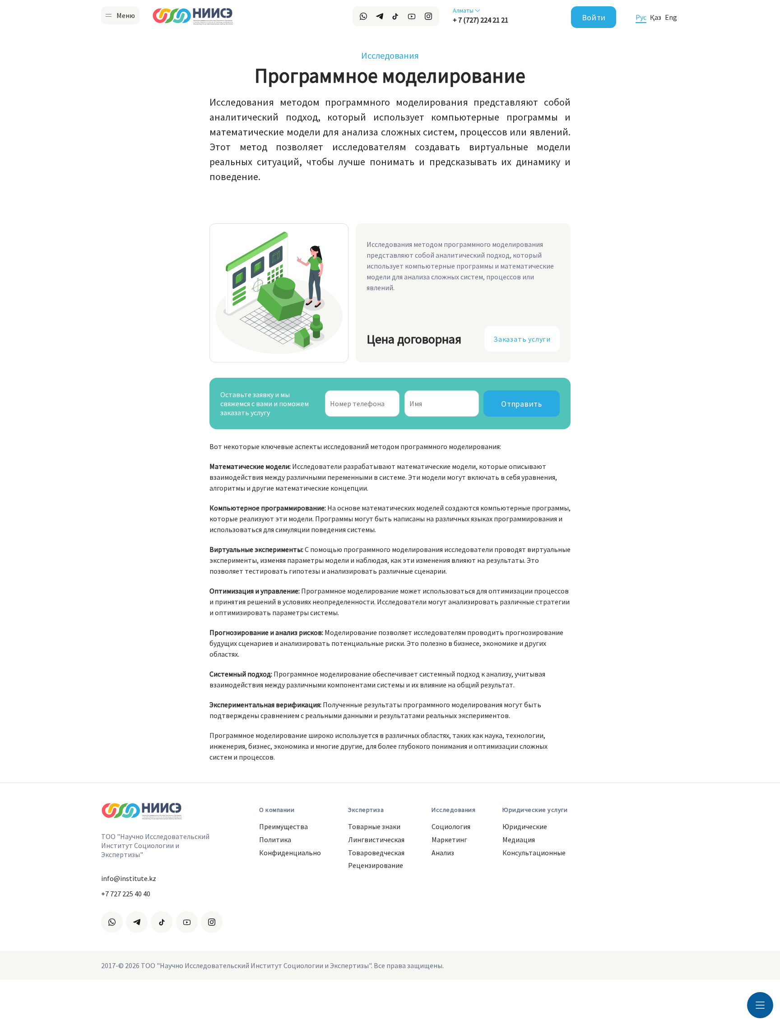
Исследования (390, 55)
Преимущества (283, 826)
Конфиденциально (290, 852)
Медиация (518, 839)
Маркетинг (449, 839)
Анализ (443, 852)
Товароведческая (376, 852)
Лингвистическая (376, 839)
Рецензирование (375, 865)
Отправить (521, 404)
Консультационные (534, 852)
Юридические (524, 826)
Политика (275, 839)
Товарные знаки (374, 826)
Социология (451, 826)
